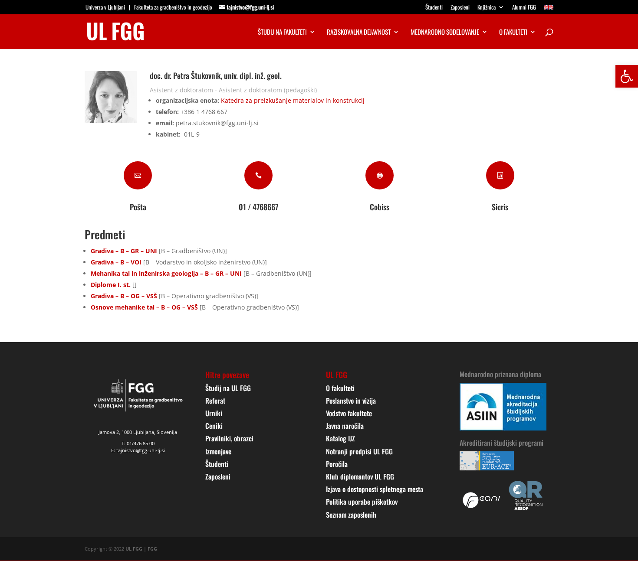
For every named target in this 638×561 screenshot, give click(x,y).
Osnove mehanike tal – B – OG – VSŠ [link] (144, 307)
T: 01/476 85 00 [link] (138, 443)
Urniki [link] (213, 413)
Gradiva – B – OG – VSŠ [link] (124, 296)
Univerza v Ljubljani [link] (105, 7)
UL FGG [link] (133, 548)
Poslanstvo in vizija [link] (351, 400)
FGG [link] (152, 548)
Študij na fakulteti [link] (282, 32)
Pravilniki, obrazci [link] (229, 438)
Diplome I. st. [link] (111, 284)
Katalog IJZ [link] (340, 438)
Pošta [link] (138, 206)
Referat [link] (215, 400)
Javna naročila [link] (345, 426)
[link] (626, 76)
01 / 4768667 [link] (258, 206)
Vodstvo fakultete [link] (349, 413)
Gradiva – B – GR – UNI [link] (124, 251)
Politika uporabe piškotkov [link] (362, 501)
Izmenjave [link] (218, 451)
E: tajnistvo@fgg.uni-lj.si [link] (138, 450)
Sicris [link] (500, 206)
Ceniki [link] (214, 426)
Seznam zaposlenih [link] (351, 514)
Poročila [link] (337, 464)
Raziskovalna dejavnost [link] (359, 32)
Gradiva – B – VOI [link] (116, 262)
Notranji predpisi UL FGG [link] (359, 451)
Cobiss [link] (379, 206)
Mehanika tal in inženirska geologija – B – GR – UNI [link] (166, 273)
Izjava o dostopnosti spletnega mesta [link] (374, 489)
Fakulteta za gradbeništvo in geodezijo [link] (173, 7)
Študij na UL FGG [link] (228, 388)
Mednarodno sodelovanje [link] (445, 32)
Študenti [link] (434, 7)
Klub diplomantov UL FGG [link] (360, 476)
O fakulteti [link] (513, 32)
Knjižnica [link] (486, 7)
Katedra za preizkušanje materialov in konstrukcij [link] (293, 100)
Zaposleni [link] (460, 7)
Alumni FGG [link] (524, 7)
